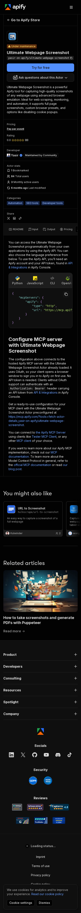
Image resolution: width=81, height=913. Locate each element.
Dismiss (44, 902)
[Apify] (15, 7)
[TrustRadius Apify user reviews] (41, 820)
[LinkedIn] (11, 754)
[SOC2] (48, 781)
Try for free (41, 67)
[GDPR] (33, 781)
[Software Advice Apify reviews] (35, 807)
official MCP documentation (32, 465)
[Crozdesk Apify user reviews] (59, 820)
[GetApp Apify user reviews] (17, 807)
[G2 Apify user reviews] (22, 820)
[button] (40, 654)
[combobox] (40, 77)
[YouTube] (46, 754)
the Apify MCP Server (51, 432)
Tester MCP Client (44, 436)
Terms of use (41, 866)
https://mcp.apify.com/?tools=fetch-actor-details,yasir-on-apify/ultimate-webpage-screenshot (37, 421)
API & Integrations (46, 392)
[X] (23, 754)
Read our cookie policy (47, 894)
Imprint (40, 857)
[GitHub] (34, 754)
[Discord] (58, 754)
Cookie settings (20, 902)
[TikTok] (69, 754)
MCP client (24, 440)
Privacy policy (40, 875)
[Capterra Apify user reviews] (58, 807)
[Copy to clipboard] (66, 294)
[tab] (16, 229)
